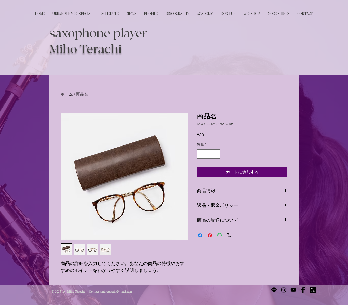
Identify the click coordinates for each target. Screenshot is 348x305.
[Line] (274, 290)
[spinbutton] (208, 154)
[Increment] (216, 154)
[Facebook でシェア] (200, 235)
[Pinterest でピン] (210, 235)
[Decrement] (201, 154)
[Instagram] (283, 290)
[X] (313, 290)
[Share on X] (229, 235)
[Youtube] (293, 290)
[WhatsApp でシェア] (220, 235)
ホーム (67, 94)
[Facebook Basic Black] (303, 290)
